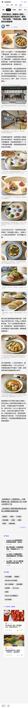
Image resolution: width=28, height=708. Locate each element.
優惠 (12, 5)
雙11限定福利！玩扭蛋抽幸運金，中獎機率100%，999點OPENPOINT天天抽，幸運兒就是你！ (15, 548)
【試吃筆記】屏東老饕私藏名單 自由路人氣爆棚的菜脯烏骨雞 (13, 509)
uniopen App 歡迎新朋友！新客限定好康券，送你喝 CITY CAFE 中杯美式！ (14, 541)
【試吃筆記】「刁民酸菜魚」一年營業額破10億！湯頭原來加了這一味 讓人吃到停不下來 (14, 501)
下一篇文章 (22, 527)
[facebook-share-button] (16, 612)
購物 (16, 5)
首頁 (7, 5)
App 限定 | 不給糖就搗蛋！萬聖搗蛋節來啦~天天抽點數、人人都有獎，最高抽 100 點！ (14, 555)
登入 (25, 2)
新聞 (20, 5)
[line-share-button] (19, 612)
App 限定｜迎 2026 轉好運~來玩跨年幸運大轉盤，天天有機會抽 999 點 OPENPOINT (15, 562)
